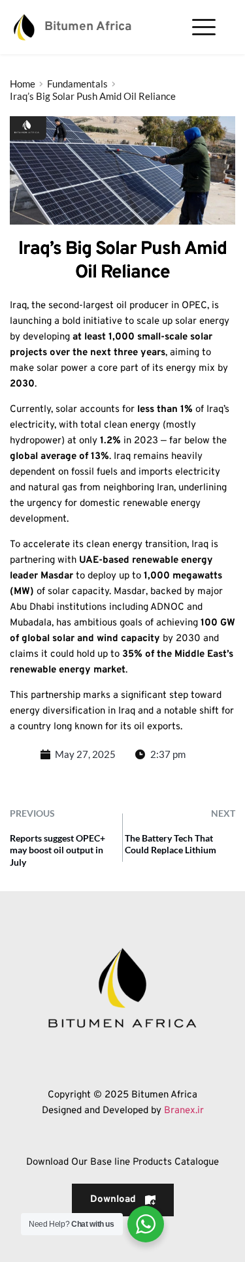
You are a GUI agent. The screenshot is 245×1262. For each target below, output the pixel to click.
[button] (204, 27)
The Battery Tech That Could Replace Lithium (170, 843)
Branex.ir (184, 1111)
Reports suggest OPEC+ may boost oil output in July (57, 849)
